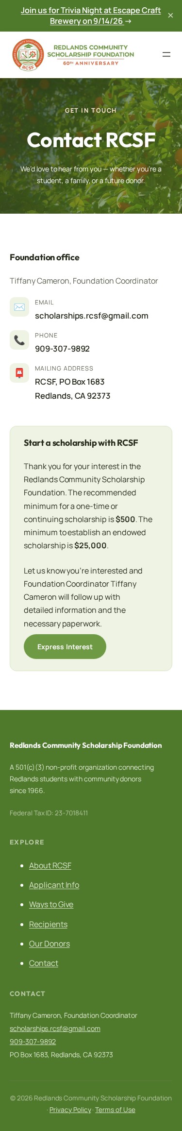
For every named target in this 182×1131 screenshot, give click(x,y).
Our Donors (49, 943)
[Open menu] (166, 54)
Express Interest (65, 646)
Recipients (48, 924)
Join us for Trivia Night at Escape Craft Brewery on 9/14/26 (91, 16)
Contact (43, 963)
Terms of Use (115, 1109)
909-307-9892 (62, 348)
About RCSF (50, 865)
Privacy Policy (70, 1109)
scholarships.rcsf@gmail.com (92, 315)
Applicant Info (54, 884)
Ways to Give (51, 904)
